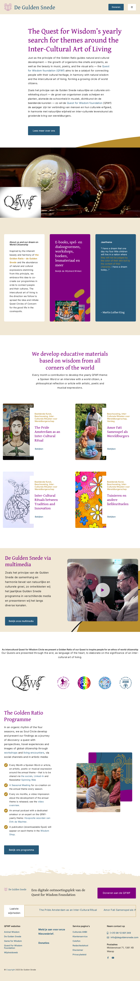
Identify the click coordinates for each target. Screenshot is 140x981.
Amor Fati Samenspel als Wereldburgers (118, 431)
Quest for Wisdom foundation (84, 103)
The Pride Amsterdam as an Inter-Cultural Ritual (47, 434)
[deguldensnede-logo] (29, 4)
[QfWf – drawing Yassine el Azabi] (28, 668)
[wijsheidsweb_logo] (84, 677)
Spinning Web (28, 780)
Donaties (43, 942)
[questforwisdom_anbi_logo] (125, 677)
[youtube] (113, 958)
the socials (26, 776)
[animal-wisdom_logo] (63, 677)
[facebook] (108, 958)
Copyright (10, 970)
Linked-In (39, 776)
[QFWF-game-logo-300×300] (104, 677)
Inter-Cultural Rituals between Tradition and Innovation (46, 502)
